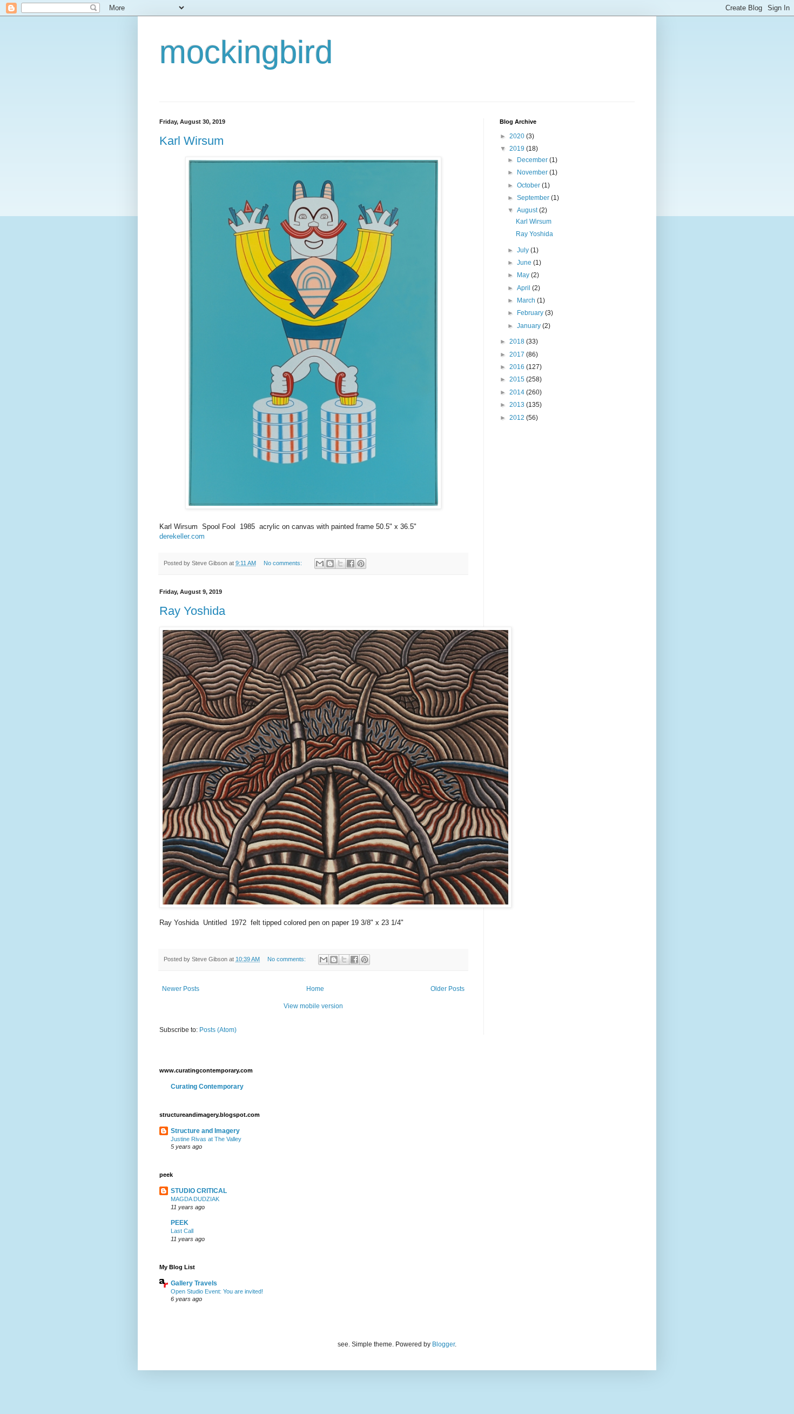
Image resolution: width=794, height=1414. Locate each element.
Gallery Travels (194, 1283)
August (528, 210)
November (533, 172)
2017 (517, 354)
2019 (517, 148)
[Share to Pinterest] (360, 563)
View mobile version (313, 1006)
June (525, 262)
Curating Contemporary (207, 1086)
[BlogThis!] (330, 563)
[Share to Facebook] (350, 563)
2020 (517, 136)
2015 (517, 379)
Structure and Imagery (205, 1131)
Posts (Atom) (218, 1030)
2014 (517, 392)
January (529, 326)
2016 (517, 367)
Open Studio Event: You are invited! (217, 1291)
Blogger (443, 1344)
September (534, 198)
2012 (517, 417)
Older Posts (447, 989)
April (524, 288)
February (531, 313)
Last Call (182, 1231)
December (533, 160)
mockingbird (246, 52)
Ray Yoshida (192, 611)
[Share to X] (340, 563)
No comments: (284, 563)
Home (315, 989)
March (527, 300)
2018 (517, 341)
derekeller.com (182, 536)
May (524, 275)
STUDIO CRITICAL (199, 1191)
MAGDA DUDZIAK (195, 1199)
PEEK (180, 1223)
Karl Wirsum (191, 141)
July (523, 250)
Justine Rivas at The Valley (206, 1139)
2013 (517, 404)
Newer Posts (180, 989)
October (529, 185)
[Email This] (319, 563)
